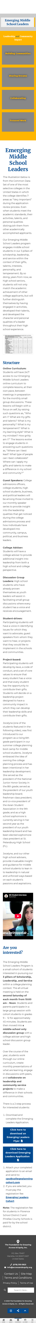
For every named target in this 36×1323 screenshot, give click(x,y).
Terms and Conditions (18, 1277)
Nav (32, 1322)
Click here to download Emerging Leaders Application (18, 1153)
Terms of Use (26, 1283)
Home (3, 1322)
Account (25, 1322)
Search (5, 1290)
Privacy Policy (10, 1283)
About (10, 1322)
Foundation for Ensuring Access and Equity (18, 7)
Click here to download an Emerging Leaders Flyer (18, 1135)
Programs (18, 1322)
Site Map (26, 1273)
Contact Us (11, 1273)
